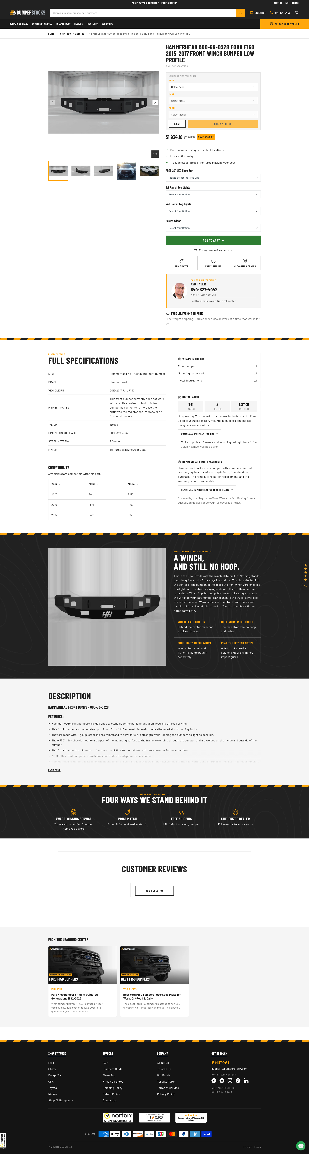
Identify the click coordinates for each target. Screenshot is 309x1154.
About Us (278, 3)
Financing (109, 1075)
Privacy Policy (166, 1094)
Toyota (52, 1087)
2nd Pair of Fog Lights (178, 204)
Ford (51, 1062)
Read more (54, 769)
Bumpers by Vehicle (42, 23)
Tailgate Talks (63, 23)
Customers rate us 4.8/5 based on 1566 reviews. (191, 1119)
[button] (3, 1141)
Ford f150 (65, 33)
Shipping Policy (112, 1087)
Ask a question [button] (155, 890)
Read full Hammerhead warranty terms (205, 489)
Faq (287, 3)
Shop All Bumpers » (60, 1100)
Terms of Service (168, 1087)
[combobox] (143, 13)
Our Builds (107, 23)
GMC (51, 1081)
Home (51, 33)
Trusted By (92, 23)
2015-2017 (81, 33)
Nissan (52, 1094)
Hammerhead (118, 382)
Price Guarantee (113, 1081)
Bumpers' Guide (112, 1069)
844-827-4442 (204, 289)
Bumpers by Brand (19, 23)
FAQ (105, 1062)
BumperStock (65, 1146)
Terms (257, 1146)
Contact (295, 3)
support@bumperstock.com (229, 1068)
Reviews (78, 23)
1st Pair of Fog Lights (178, 187)
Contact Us (110, 1100)
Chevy (52, 1069)
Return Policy (111, 1094)
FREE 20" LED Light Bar (179, 170)
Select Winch (173, 221)
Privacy (247, 1146)
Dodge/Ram (55, 1075)
